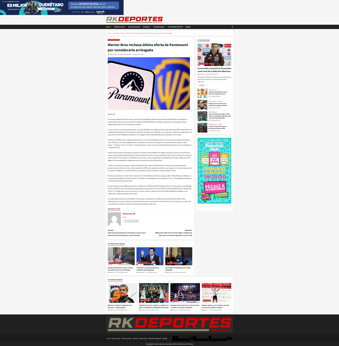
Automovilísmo (113, 300)
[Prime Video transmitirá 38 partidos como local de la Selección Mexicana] (214, 54)
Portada (211, 63)
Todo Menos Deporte (175, 27)
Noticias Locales (134, 27)
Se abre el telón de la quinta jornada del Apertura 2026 (202, 128)
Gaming (188, 27)
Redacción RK (113, 54)
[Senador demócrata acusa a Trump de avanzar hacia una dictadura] (121, 256)
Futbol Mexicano (203, 63)
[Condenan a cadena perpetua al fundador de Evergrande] (149, 256)
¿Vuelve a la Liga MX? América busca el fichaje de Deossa (202, 93)
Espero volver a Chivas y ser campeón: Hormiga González (202, 105)
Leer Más (202, 85)
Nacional (146, 27)
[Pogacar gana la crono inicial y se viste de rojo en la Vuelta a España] (216, 293)
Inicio (108, 27)
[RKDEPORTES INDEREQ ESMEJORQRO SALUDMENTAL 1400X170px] (62, 7)
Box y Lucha (175, 300)
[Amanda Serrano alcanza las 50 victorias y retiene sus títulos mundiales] (185, 293)
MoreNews (180, 344)
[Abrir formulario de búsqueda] (232, 27)
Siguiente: (173, 232)
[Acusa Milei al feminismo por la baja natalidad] (178, 256)
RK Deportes (112, 272)
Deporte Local (119, 27)
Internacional (159, 27)
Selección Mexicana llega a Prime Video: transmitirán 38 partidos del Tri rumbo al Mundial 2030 (202, 116)
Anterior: (127, 232)
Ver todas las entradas (131, 221)
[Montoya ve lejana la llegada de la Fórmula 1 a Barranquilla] (122, 293)
